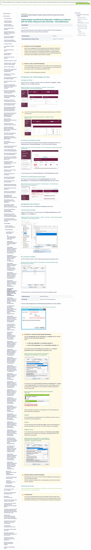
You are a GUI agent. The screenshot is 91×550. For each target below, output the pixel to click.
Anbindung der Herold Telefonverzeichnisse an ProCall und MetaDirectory (10, 162)
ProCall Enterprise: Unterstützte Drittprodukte (10, 486)
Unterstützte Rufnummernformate (8, 497)
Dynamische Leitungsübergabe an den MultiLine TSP (10, 493)
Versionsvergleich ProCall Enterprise (9, 29)
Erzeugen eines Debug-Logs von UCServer (9, 174)
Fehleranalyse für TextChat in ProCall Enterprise (9, 75)
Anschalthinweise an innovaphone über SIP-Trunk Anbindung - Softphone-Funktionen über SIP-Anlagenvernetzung (11, 327)
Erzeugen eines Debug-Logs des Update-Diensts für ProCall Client (10, 185)
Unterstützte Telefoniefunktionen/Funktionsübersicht (10, 482)
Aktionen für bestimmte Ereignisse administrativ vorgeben (8, 543)
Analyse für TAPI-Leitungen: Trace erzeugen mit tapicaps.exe (10, 500)
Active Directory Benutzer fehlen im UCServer (10, 530)
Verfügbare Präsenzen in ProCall (10, 60)
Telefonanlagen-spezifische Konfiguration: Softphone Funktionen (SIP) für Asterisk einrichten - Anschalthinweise (12, 258)
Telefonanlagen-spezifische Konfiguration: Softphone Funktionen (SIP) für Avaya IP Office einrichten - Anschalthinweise (12, 283)
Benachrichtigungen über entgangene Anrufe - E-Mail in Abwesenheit (9, 201)
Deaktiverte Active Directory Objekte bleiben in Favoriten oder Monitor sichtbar (10, 137)
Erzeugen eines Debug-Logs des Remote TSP (10, 189)
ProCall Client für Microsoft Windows (9, 58)
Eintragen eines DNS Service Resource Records (9, 167)
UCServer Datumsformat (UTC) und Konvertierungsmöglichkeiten (10, 150)
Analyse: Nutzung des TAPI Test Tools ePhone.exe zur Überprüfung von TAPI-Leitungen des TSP (10, 505)
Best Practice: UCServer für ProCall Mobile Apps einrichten (10, 101)
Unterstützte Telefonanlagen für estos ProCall (11, 478)
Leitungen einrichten (81, 17)
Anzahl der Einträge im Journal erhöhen (10, 82)
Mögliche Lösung (81, 33)
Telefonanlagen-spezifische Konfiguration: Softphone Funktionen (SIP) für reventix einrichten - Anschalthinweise (12, 408)
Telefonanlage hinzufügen (82, 26)
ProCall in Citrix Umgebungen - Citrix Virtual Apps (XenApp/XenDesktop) (10, 210)
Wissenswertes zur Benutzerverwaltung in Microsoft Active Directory (10, 120)
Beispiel (78, 29)
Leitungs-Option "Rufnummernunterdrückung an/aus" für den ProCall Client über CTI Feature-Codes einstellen (10, 517)
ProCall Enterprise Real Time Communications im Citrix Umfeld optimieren (10, 220)
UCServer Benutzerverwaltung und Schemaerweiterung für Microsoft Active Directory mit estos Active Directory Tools (9, 109)
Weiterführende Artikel (81, 35)
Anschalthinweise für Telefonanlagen (10, 233)
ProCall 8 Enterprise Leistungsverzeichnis (8, 22)
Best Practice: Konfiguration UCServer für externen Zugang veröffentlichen (9, 96)
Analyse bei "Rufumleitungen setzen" (9, 548)
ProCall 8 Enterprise (8, 18)
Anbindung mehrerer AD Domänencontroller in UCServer (10, 124)
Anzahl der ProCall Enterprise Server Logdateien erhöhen (9, 178)
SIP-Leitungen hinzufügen (82, 28)
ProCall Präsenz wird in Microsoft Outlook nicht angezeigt (10, 147)
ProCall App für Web (8, 43)
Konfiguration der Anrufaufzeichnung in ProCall (9, 526)
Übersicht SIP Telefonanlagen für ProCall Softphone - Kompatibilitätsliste (11, 473)
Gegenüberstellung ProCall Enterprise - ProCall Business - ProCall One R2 (9, 33)
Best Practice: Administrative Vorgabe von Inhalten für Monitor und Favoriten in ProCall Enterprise (10, 86)
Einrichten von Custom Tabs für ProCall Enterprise (10, 170)
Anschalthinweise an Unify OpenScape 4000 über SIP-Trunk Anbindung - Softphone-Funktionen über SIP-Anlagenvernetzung (12, 441)
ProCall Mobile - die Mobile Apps (9, 47)
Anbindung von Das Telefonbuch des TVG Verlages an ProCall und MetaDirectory (10, 158)
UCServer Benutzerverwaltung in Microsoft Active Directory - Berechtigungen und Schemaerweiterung (10, 115)
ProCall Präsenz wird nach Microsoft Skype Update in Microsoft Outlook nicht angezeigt (10, 205)
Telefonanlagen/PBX (9, 229)
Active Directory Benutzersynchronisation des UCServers (9, 142)
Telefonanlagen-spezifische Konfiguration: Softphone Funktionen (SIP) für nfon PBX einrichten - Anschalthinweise (12, 376)
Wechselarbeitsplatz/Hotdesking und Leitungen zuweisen (9, 104)
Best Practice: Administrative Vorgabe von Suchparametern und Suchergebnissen (9, 91)
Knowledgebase (24, 13)
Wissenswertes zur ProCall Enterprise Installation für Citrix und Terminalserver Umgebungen (10, 215)
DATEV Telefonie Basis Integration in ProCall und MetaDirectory (10, 154)
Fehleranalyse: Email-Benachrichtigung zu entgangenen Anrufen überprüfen (10, 196)
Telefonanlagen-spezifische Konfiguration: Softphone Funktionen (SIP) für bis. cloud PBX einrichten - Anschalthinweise (12, 300)
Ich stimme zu (79, 3)
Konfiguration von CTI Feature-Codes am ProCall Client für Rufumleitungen (10, 522)
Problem (80, 31)
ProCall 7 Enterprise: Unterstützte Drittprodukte (10, 226)
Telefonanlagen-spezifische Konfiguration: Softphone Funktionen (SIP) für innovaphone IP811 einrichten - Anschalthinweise (11, 335)
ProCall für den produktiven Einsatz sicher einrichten (9, 37)
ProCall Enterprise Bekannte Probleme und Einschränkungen (10, 41)
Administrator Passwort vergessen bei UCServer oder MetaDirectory (9, 538)
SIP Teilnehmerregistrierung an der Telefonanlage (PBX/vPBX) (11, 237)
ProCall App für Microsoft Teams (9, 50)
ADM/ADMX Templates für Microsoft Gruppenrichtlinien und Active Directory (10, 534)
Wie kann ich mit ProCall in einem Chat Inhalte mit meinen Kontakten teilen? (10, 70)
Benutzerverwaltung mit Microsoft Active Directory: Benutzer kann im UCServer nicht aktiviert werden (10, 129)
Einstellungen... (86, 3)
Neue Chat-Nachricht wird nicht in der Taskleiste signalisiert (10, 78)
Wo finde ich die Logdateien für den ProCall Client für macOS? (10, 192)
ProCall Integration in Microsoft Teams (8, 54)
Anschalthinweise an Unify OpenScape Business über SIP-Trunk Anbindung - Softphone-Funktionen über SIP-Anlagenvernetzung (11, 449)
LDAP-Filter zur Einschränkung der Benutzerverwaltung (10, 134)
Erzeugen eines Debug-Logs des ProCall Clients (9, 181)
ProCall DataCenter (6, 13)
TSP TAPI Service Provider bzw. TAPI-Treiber (9, 490)
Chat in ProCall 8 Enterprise (9, 66)
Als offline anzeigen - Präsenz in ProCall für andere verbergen (10, 64)
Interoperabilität (7, 223)
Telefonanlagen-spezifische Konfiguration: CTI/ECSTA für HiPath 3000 (12, 243)
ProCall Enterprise (6, 16)
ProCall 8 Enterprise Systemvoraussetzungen (8, 25)
